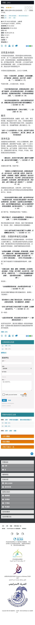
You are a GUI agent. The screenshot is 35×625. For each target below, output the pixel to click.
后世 (10, 17)
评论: (3, 379)
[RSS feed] (23, 533)
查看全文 (3, 352)
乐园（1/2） (4, 332)
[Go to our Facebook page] (12, 533)
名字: (3, 361)
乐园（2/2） (8, 349)
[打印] (9, 46)
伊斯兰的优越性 (12, 15)
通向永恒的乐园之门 (24, 15)
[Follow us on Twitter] (17, 533)
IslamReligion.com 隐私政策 (13, 528)
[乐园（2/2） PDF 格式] (13, 46)
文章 (5, 15)
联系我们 (24, 528)
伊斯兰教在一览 (17, 526)
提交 (4, 400)
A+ (31, 7)
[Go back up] (31, 453)
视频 (11, 526)
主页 (3, 526)
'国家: (3, 366)
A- (26, 7)
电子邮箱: (4, 371)
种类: (2, 15)
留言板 (3, 528)
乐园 (14, 17)
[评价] (2, 46)
